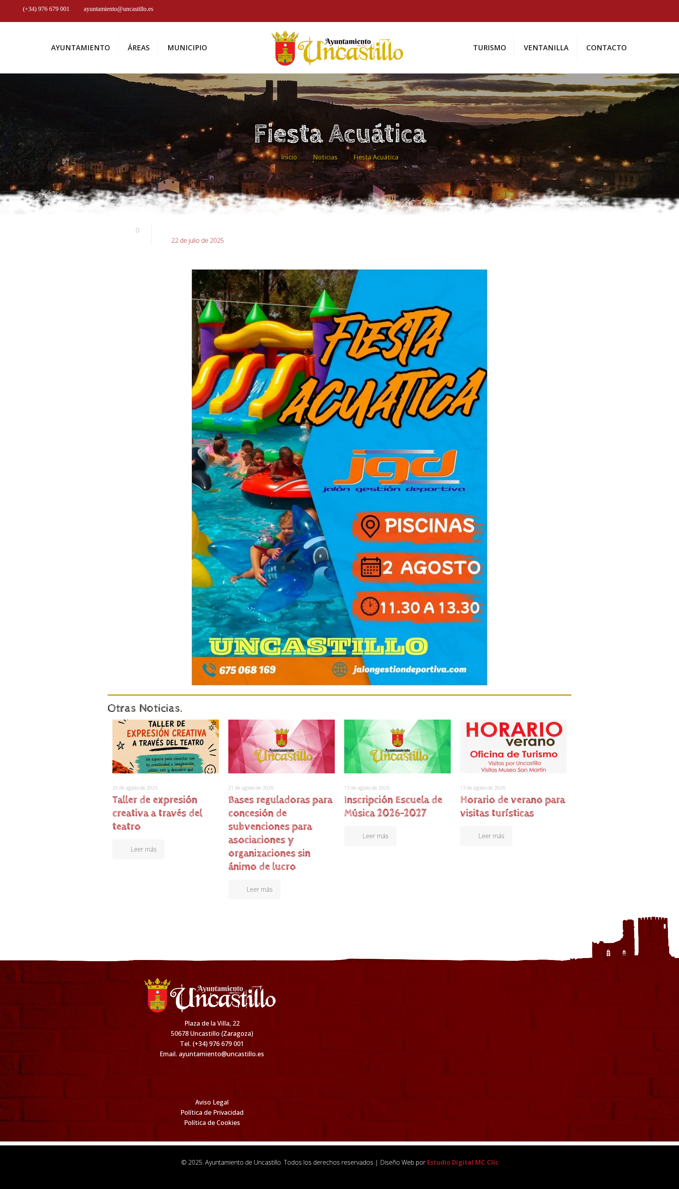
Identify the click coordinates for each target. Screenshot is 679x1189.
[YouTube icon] (656, 12)
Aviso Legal (212, 1102)
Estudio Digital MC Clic (462, 1162)
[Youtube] (263, 1077)
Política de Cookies (212, 1122)
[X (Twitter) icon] (634, 12)
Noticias (325, 157)
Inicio (289, 157)
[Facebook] (161, 1077)
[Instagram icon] (613, 12)
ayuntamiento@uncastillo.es (118, 8)
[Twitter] (229, 1077)
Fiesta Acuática (375, 157)
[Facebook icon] (591, 12)
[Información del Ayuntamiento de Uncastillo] (339, 47)
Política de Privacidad (212, 1112)
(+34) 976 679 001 (46, 8)
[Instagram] (195, 1077)
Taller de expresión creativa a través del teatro (157, 813)
